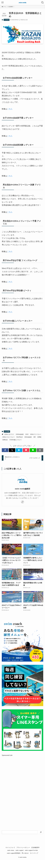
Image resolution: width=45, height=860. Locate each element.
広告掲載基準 (35, 847)
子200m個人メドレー (15, 440)
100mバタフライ (9, 434)
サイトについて (10, 847)
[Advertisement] (22, 784)
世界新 (39, 437)
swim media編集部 (22, 489)
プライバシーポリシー (23, 847)
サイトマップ (34, 853)
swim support (19, 850)
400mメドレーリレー (9, 437)
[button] (5, 450)
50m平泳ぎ (19, 437)
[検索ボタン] (42, 2)
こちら (9, 109)
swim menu (10, 850)
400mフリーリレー (35, 434)
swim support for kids (31, 850)
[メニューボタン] (2, 2)
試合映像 (6, 19)
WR (34, 437)
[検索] (41, 832)
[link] (22, 502)
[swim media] (22, 2)
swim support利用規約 (13, 853)
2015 (26, 434)
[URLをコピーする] (40, 450)
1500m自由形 (20, 434)
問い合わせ (25, 853)
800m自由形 (28, 437)
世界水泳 (5, 440)
